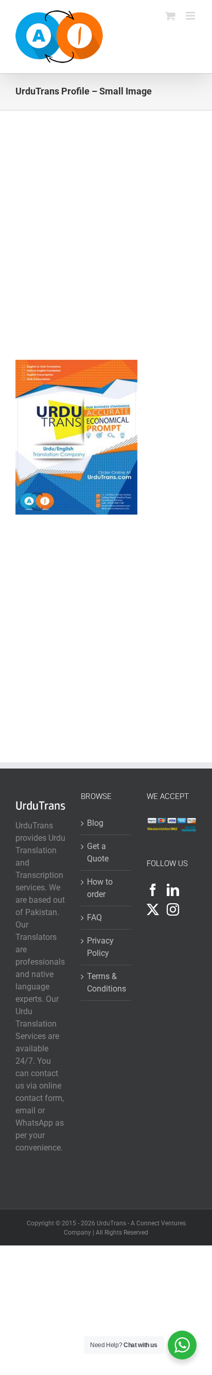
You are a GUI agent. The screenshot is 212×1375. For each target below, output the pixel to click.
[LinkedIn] (173, 890)
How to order (100, 888)
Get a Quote (98, 852)
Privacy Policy (100, 947)
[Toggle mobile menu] (191, 15)
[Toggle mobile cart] (170, 15)
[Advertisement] (106, 249)
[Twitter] (153, 909)
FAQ (94, 917)
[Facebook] (153, 890)
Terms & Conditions (106, 982)
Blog (95, 823)
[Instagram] (173, 909)
